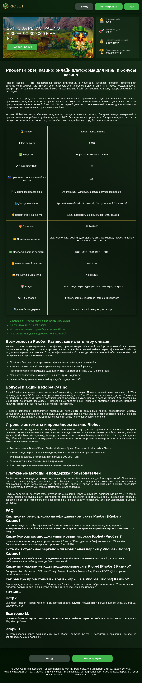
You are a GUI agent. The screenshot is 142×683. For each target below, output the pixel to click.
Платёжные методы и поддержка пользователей (38, 333)
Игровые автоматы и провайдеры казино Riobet (37, 329)
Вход (84, 6)
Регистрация (108, 6)
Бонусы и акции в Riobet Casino (28, 325)
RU (132, 6)
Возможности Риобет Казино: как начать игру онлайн (40, 320)
